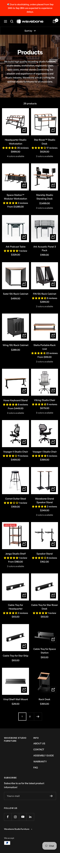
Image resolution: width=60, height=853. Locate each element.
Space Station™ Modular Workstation (15, 196)
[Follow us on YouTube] (22, 817)
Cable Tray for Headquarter (15, 607)
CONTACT (38, 749)
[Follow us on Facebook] (8, 817)
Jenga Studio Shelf (15, 553)
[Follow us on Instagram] (15, 817)
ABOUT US (39, 743)
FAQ (35, 767)
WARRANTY (40, 761)
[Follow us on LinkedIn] (30, 817)
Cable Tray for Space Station (44, 650)
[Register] (51, 796)
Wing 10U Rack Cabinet (15, 345)
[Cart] (54, 21)
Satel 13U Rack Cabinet (15, 293)
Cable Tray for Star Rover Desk (44, 607)
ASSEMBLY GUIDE (43, 755)
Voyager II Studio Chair (15, 451)
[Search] (11, 21)
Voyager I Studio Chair (44, 451)
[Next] (38, 716)
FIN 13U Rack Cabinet (44, 293)
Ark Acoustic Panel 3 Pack (44, 248)
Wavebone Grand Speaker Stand (44, 500)
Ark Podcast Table (16, 246)
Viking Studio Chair (44, 400)
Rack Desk (44, 699)
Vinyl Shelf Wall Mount (15, 699)
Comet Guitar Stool (15, 498)
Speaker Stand (44, 553)
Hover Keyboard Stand (15, 400)
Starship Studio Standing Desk (44, 196)
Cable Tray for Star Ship (15, 655)
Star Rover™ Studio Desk (44, 141)
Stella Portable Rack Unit (45, 347)
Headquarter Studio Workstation (15, 141)
